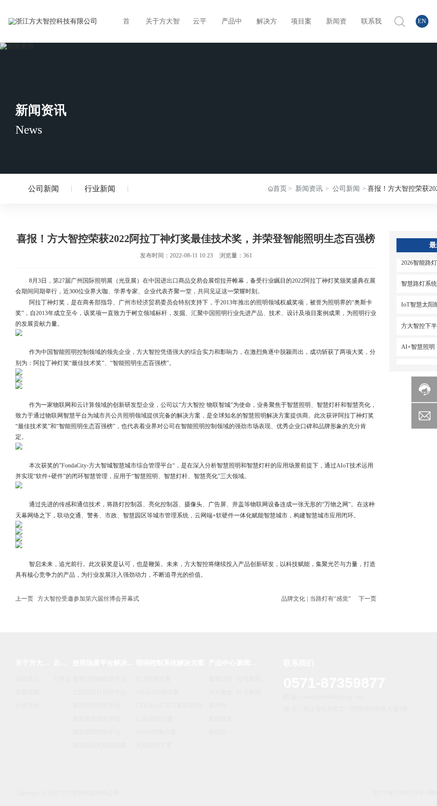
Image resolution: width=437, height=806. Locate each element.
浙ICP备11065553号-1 (401, 793)
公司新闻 (43, 188)
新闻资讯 (309, 188)
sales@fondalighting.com (333, 697)
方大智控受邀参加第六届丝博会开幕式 (88, 599)
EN (422, 21)
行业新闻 (99, 188)
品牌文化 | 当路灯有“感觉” (316, 599)
